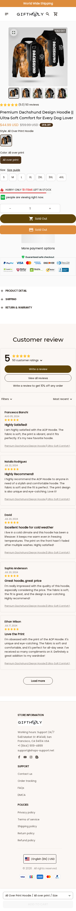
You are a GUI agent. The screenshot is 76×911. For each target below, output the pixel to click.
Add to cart (38, 904)
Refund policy (26, 840)
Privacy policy (26, 812)
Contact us (25, 774)
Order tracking (27, 781)
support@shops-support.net (36, 750)
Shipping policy (27, 826)
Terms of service (28, 819)
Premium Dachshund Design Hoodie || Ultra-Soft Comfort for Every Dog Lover (38, 446)
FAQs (21, 788)
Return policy (26, 833)
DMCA (21, 795)
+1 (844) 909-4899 (30, 745)
